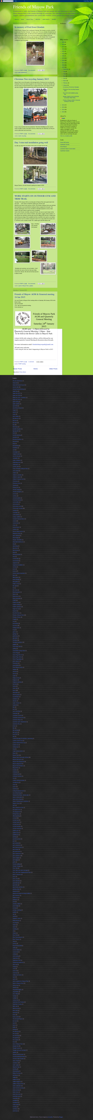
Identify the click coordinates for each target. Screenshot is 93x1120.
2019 (63, 58)
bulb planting (16, 445)
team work (15, 1010)
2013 (63, 107)
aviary (14, 414)
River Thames (16, 939)
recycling (24, 135)
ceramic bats (16, 466)
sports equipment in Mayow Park (20, 981)
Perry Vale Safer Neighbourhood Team (22, 872)
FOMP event (16, 602)
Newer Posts (17, 369)
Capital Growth (16, 454)
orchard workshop (17, 828)
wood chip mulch (17, 1094)
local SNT (15, 734)
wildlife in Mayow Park (18, 1083)
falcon (14, 575)
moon (14, 784)
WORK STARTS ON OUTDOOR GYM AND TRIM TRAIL (71, 97)
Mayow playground (17, 763)
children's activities (17, 474)
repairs (14, 924)
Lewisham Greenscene (18, 717)
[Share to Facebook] (42, 70)
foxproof (15, 610)
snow (14, 968)
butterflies (15, 447)
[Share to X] (41, 70)
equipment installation (18, 564)
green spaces (16, 661)
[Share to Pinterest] (44, 70)
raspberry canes (16, 918)
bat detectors (16, 418)
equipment (15, 562)
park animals (16, 843)
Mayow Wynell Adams (18, 765)
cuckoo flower (16, 527)
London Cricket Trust (18, 740)
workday (15, 1106)
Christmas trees (16, 483)
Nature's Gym (16, 803)
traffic (14, 1027)
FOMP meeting (22, 363)
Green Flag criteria (17, 657)
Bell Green (15, 426)
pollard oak (15, 897)
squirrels (15, 987)
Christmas (15, 481)
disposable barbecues (18, 541)
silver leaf (15, 964)
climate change (16, 489)
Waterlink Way (16, 1067)
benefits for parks (17, 429)
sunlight (14, 998)
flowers (14, 594)
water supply (16, 1064)
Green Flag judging (17, 659)
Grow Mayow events (18, 667)
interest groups (16, 694)
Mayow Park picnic (17, 759)
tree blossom (16, 1031)
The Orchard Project (17, 1018)
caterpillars (15, 458)
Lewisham (15, 713)
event (14, 569)
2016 (63, 65)
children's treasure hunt (18, 479)
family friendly (16, 579)
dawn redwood (16, 535)
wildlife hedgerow (17, 1081)
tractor (14, 1025)
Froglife (14, 619)
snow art (15, 970)
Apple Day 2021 (16, 399)
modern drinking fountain (18, 780)
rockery (14, 943)
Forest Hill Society (64, 142)
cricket (14, 521)
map (14, 749)
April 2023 (15, 405)
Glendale (15, 640)
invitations (15, 698)
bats (14, 424)
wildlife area (15, 1079)
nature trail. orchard (17, 799)
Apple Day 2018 (16, 395)
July (64, 71)
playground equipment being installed (21, 893)
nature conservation (17, 797)
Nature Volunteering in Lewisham (20, 801)
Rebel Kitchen (16, 920)
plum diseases (16, 895)
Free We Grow (16, 613)
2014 (63, 105)
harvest (14, 673)
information (15, 692)
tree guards (15, 1037)
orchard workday (17, 826)
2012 (63, 109)
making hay (15, 746)
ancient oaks (16, 387)
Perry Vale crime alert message (20, 870)
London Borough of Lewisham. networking (23, 738)
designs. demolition (17, 539)
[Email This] (38, 70)
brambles (15, 437)
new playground (16, 811)
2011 (63, 111)
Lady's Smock (16, 703)
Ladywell (15, 705)
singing (14, 966)
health (14, 675)
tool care (15, 1021)
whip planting (16, 1071)
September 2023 (17, 960)
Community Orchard (17, 508)
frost (14, 621)
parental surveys (17, 838)
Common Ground (17, 500)
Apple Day (15, 391)
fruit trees (15, 625)
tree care (15, 1033)
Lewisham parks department (19, 721)
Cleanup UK (15, 487)
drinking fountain (16, 554)
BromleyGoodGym (17, 439)
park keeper (15, 849)
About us (17, 19)
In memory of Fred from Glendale (29, 27)
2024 (63, 46)
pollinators (15, 899)
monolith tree (16, 782)
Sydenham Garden (64, 150)
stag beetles (15, 991)
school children (16, 949)
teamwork (15, 1012)
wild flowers (15, 1075)
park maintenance (22, 72)
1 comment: (31, 361)
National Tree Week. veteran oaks (21, 795)
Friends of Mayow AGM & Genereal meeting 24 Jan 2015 (71, 101)
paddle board (16, 832)
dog (13, 544)
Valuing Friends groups (18, 1054)
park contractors (16, 845)
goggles (14, 644)
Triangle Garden (16, 1048)
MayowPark (15, 767)
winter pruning (16, 1090)
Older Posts (53, 369)
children (14, 472)
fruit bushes (15, 623)
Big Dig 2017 (16, 431)
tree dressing (16, 1035)
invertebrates (16, 696)
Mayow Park (16, 755)
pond (14, 901)
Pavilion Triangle (16, 866)
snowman (15, 972)
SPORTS (54, 19)
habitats (14, 669)
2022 (63, 51)
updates (31, 285)
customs (15, 529)
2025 (63, 44)
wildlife (14, 1077)
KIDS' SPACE (46, 19)
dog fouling (15, 546)
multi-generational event (18, 790)
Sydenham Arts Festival (18, 1002)
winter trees (15, 1092)
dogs (14, 552)
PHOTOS (38, 19)
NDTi (14, 805)
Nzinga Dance (16, 813)
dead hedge (15, 537)
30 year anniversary (17, 380)
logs (14, 736)
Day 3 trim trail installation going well (31, 142)
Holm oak (15, 688)
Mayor (14, 753)
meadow (15, 769)
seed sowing (16, 956)
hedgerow (15, 680)
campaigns (15, 451)
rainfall (14, 916)
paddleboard (16, 834)
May (64, 76)
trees (14, 1041)
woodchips (15, 1098)
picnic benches (16, 880)
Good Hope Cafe (17, 646)
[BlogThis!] (40, 70)
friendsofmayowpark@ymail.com (42, 344)
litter (14, 728)
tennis (14, 1014)
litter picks (15, 732)
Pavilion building (16, 864)
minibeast (15, 772)
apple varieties (16, 403)
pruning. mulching (17, 910)
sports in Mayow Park (23, 285)
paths (14, 862)
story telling (15, 993)
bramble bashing (17, 435)
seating (14, 954)
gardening (15, 636)
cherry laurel (16, 470)
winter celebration (17, 1085)
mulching (15, 788)
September (66, 69)
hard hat (15, 671)
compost (15, 510)
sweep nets (15, 1000)
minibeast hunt (16, 774)
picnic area (15, 878)
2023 (63, 49)
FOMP (63, 118)
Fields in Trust (16, 583)
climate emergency (17, 491)
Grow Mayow (63, 146)
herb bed (15, 684)
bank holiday (16, 416)
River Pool (15, 935)
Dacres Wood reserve (18, 531)
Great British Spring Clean (19, 650)
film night (15, 585)
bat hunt (14, 420)
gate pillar (15, 638)
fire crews (15, 590)
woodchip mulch (16, 1096)
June (64, 73)
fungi (14, 629)
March (65, 80)
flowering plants (16, 592)
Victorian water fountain (18, 1058)
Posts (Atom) (23, 372)
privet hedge (16, 905)
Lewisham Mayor (17, 719)
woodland (15, 1100)
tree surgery (15, 1039)
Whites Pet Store (17, 1073)
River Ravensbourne (18, 937)
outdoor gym (16, 830)
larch (14, 709)
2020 (63, 55)
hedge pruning (16, 677)
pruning (14, 908)
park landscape (16, 851)
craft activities (16, 514)
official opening (16, 816)
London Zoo (15, 744)
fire (13, 587)
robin (14, 941)
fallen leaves (16, 577)
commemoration (16, 498)
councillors (15, 512)
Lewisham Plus (16, 723)
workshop (15, 1110)
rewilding (15, 929)
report (14, 926)
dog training (15, 550)
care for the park (16, 456)
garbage (15, 633)
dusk (14, 556)
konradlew (50, 1117)
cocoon (14, 493)
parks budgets (16, 857)
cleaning (15, 485)
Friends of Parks (17, 617)
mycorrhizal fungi (17, 793)
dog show (15, 548)
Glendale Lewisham (17, 642)
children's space (16, 477)
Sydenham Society (64, 144)
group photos (16, 665)
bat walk (15, 422)
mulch (19, 135)
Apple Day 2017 (16, 393)
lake (14, 707)
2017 (63, 62)
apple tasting (16, 401)
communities (16, 502)
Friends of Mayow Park (33, 7)
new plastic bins (16, 809)
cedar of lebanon (17, 460)
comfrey (15, 495)
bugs (14, 443)
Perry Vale (15, 868)
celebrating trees (17, 462)
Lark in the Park (16, 711)
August (14, 410)
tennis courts (16, 1016)
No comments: (32, 70)
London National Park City (19, 742)
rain (13, 914)
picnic (14, 876)
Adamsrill (15, 382)
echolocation (16, 558)
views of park (16, 1060)
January (65, 85)
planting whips (16, 889)
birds (14, 433)
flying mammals (16, 598)
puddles (14, 912)
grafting (14, 648)
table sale (15, 1006)
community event (17, 506)
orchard (14, 818)
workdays (15, 1108)
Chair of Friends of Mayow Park (20, 468)
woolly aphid (16, 1104)
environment (16, 560)
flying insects (16, 596)
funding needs (16, 627)
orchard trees (16, 824)
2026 (63, 42)
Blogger (61, 1117)
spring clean (15, 985)
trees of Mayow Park (18, 1044)
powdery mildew (16, 903)
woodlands (15, 1102)
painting (14, 836)
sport (14, 977)
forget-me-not (16, 608)
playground (15, 891)
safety (14, 947)
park (14, 841)
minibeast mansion (17, 776)
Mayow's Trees (29, 19)
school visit (15, 951)
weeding (15, 1069)
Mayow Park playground (18, 761)
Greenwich (15, 663)
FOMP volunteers (17, 606)
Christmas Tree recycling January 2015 (32, 79)
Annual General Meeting (18, 389)
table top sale (16, 1008)
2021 (63, 53)
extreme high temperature (19, 573)
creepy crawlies (16, 516)
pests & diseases (17, 874)
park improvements (17, 847)
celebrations (15, 464)
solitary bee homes (17, 974)
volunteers (15, 1062)
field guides (15, 581)
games (14, 631)
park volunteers (16, 855)
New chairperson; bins (18, 807)
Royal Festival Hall (17, 945)
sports (14, 979)
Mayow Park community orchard (20, 757)
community (15, 504)
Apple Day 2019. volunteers (19, 397)
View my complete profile (66, 135)
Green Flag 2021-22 (17, 654)
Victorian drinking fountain (19, 1056)
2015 (63, 67)
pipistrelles (15, 885)
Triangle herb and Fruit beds (19, 1050)
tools (14, 1023)
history (14, 686)
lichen (14, 726)
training (14, 1029)
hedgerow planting (17, 682)
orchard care (16, 820)
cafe (14, 449)
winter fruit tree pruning (18, 1087)
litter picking (15, 730)
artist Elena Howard (17, 408)
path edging (15, 859)
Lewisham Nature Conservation (67, 148)
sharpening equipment (18, 962)
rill (13, 931)
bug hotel (15, 441)
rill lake (14, 933)
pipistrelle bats (16, 882)
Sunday (14, 995)
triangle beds (16, 1046)
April (64, 78)
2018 (63, 60)
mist (14, 778)
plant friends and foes (18, 887)
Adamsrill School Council (19, 385)
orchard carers (16, 822)
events (14, 571)
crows (14, 525)
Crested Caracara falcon (18, 518)
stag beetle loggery (17, 989)
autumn (14, 412)
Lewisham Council (17, 715)
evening (14, 567)
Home (22, 19)
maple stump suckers (18, 751)
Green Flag (15, 652)
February (65, 83)
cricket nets (15, 523)
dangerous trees (16, 533)
